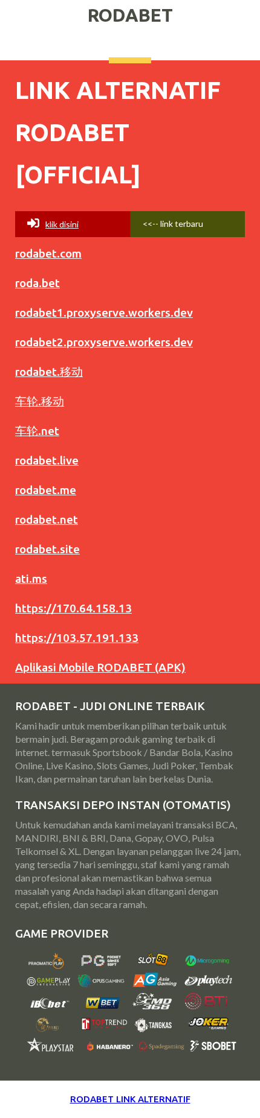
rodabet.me (45, 490)
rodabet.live (47, 460)
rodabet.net (46, 519)
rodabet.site (47, 549)
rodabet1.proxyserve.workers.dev (104, 312)
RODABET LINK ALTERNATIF (130, 1099)
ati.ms (31, 578)
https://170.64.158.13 (73, 608)
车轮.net (37, 430)
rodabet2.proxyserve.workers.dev (104, 342)
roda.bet (37, 283)
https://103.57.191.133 (76, 637)
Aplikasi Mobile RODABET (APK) (100, 667)
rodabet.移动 (49, 371)
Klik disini (62, 224)
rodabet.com (48, 253)
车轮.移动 (39, 401)
